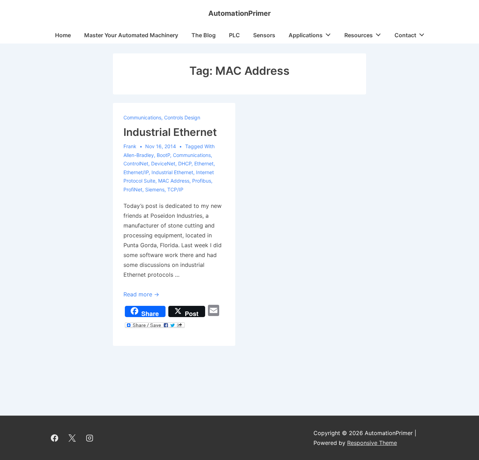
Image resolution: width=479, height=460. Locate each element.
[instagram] (89, 438)
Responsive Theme (372, 442)
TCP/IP (175, 189)
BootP (163, 155)
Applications (306, 35)
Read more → (141, 294)
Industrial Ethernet (170, 132)
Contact (405, 35)
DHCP (184, 163)
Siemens (154, 189)
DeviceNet (163, 163)
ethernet (204, 163)
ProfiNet (132, 189)
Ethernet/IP (136, 172)
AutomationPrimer (239, 13)
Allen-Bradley (138, 155)
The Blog (203, 35)
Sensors (264, 35)
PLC (234, 35)
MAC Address (173, 181)
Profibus (201, 181)
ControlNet (135, 163)
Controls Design (182, 117)
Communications (142, 117)
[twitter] (72, 438)
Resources (358, 35)
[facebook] (54, 438)
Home (63, 35)
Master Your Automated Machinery (131, 35)
